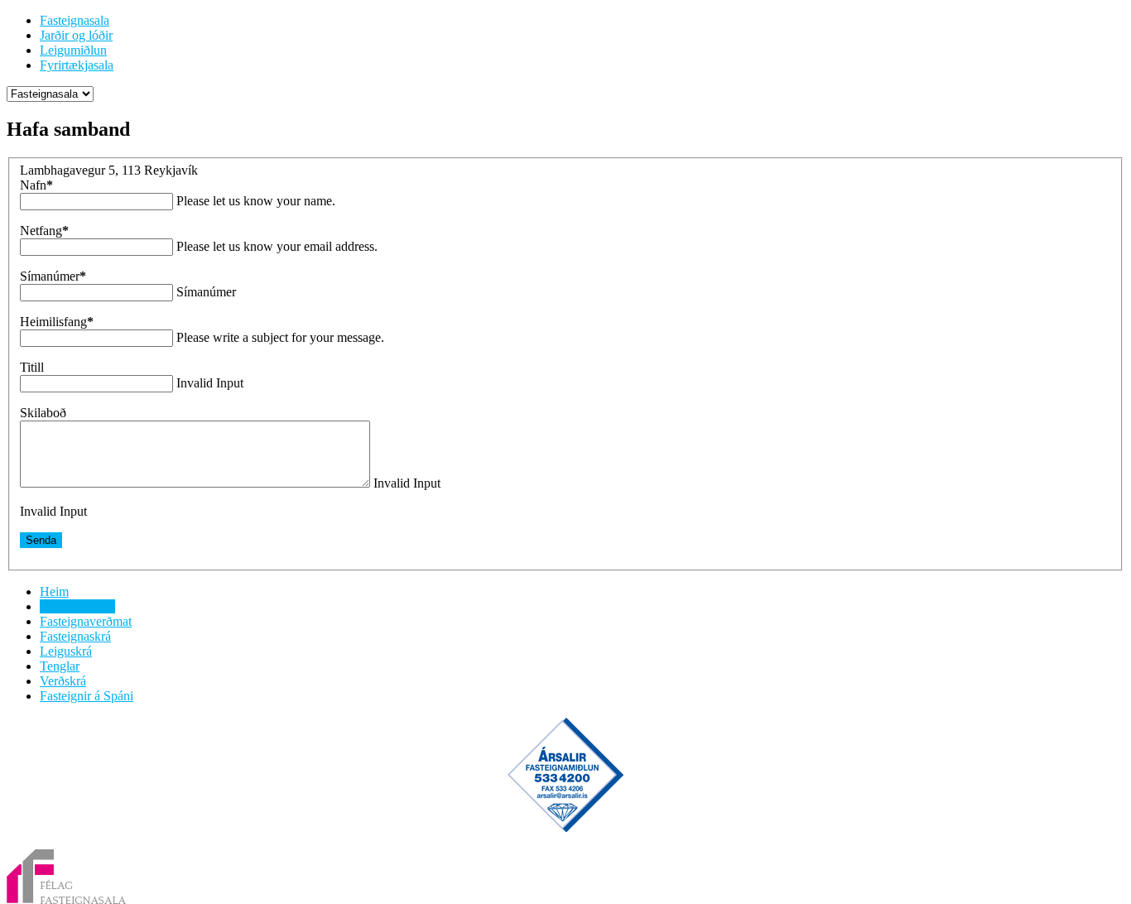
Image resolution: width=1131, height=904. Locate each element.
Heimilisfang (57, 322)
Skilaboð (43, 413)
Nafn (36, 185)
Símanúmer (53, 276)
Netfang (44, 231)
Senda (41, 540)
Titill (32, 367)
